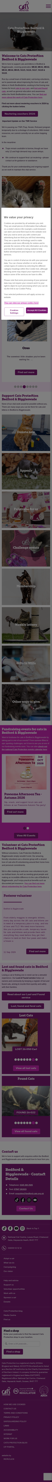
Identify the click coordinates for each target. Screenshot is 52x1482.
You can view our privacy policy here (21, 303)
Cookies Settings (14, 311)
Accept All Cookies (36, 310)
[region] (26, 264)
